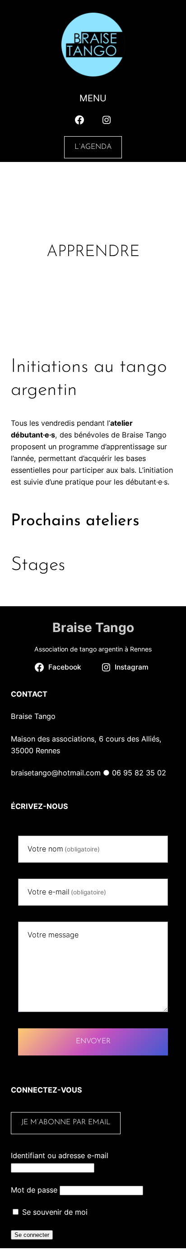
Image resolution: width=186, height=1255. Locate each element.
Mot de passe (34, 1189)
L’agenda (93, 147)
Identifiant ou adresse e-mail (59, 1155)
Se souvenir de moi (54, 1212)
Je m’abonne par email (66, 1122)
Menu (93, 98)
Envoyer (93, 1041)
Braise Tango (93, 627)
